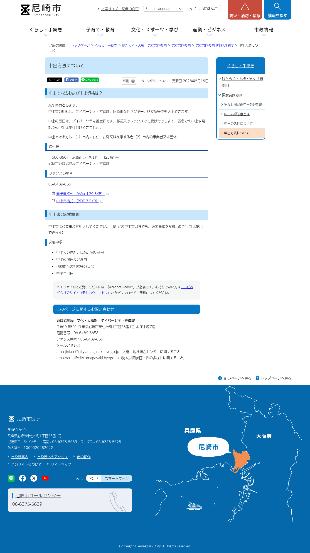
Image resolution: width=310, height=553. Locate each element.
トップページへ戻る (276, 378)
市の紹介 (84, 456)
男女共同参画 (181, 45)
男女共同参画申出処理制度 (215, 45)
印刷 (126, 80)
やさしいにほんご (203, 8)
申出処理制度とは (237, 114)
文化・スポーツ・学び (155, 29)
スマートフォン (117, 478)
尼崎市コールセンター (38, 495)
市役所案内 (19, 456)
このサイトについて (26, 464)
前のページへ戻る (237, 378)
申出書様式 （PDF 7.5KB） (77, 200)
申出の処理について (238, 123)
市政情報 (263, 29)
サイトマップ (61, 464)
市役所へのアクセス (52, 456)
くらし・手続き (46, 29)
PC (92, 478)
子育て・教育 (100, 29)
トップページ (80, 45)
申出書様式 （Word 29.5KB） (80, 193)
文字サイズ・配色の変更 (120, 8)
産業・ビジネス (209, 29)
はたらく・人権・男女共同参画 (144, 45)
